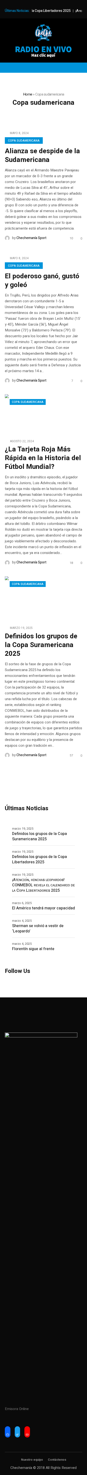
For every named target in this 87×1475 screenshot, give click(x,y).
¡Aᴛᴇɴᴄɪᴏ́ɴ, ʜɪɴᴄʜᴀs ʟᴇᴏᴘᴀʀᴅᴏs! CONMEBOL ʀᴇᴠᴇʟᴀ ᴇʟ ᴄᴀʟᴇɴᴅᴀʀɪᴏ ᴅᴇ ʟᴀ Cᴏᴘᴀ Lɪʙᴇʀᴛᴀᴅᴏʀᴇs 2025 (43, 885)
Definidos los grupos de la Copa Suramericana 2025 (41, 645)
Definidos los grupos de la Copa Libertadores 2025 (39, 859)
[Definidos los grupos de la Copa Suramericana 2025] (43, 598)
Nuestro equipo (32, 1460)
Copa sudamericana (24, 140)
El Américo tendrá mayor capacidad (43, 908)
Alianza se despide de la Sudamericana (42, 155)
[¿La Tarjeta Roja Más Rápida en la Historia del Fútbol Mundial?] (43, 413)
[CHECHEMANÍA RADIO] (43, 32)
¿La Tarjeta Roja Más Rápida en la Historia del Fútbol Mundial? (43, 458)
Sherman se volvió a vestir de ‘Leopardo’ (38, 928)
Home (27, 94)
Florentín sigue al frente (33, 949)
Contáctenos (57, 1460)
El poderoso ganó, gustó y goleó (42, 280)
